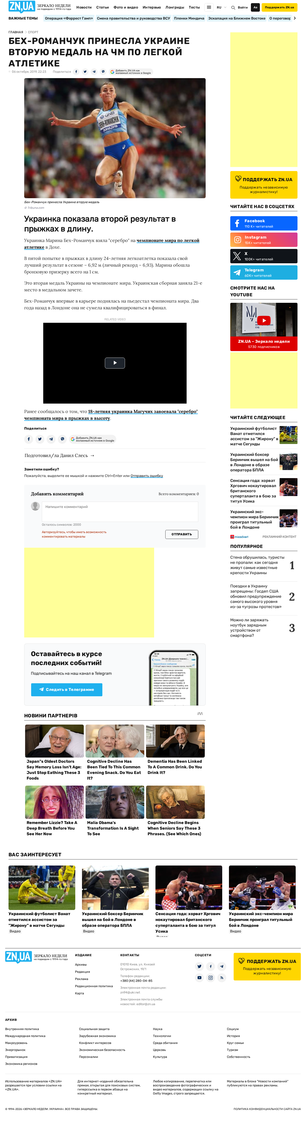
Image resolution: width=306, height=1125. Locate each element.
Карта (79, 993)
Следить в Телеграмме (70, 689)
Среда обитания (165, 1043)
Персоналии (88, 1057)
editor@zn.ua (145, 1004)
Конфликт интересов (95, 1043)
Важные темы (23, 18)
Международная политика (25, 1036)
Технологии (162, 1036)
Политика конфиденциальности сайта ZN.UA (267, 1109)
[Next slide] (294, 18)
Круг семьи (235, 1043)
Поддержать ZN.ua (279, 7)
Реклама (81, 979)
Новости (84, 7)
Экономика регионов (21, 1064)
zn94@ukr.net (130, 992)
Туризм (232, 1050)
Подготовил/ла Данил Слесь (56, 455)
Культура (160, 1057)
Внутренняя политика (22, 1029)
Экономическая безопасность (102, 1050)
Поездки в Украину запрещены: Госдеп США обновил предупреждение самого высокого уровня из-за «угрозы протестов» (256, 596)
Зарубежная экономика (97, 1036)
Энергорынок (15, 1050)
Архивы (81, 965)
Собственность (238, 1057)
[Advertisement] (89, 592)
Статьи (102, 7)
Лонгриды (175, 7)
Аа (255, 7)
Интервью (152, 7)
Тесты (194, 7)
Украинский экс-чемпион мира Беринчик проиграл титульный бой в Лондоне (254, 519)
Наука (157, 1029)
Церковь (159, 1050)
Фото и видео (126, 7)
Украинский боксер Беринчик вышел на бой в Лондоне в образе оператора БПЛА (254, 462)
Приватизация (16, 1057)
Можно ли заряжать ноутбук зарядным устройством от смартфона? (249, 627)
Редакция (82, 972)
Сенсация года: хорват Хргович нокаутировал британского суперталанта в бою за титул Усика (253, 491)
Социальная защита (94, 1029)
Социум (233, 1029)
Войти (243, 7)
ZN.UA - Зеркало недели (264, 341)
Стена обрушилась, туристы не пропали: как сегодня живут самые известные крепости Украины (257, 565)
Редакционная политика (94, 986)
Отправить (182, 534)
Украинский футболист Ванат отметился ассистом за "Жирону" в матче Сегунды (254, 436)
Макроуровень (16, 1043)
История (233, 1036)
